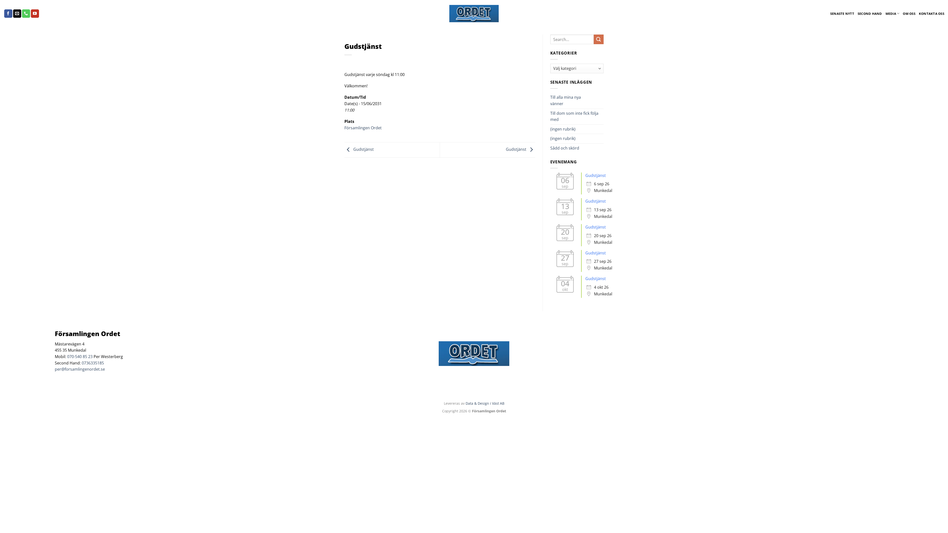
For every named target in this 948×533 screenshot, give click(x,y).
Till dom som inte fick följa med (574, 116)
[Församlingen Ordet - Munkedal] (474, 13)
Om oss (909, 13)
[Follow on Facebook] (8, 13)
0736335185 (93, 363)
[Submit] (599, 39)
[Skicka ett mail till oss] (17, 13)
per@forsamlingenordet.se (80, 369)
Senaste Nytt (842, 13)
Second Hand (870, 13)
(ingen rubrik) (562, 129)
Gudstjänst (363, 149)
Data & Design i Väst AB (485, 403)
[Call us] (26, 13)
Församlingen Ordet (363, 128)
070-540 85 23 (80, 356)
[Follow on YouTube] (35, 13)
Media (891, 13)
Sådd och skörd (564, 148)
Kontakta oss (931, 13)
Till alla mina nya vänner (565, 100)
